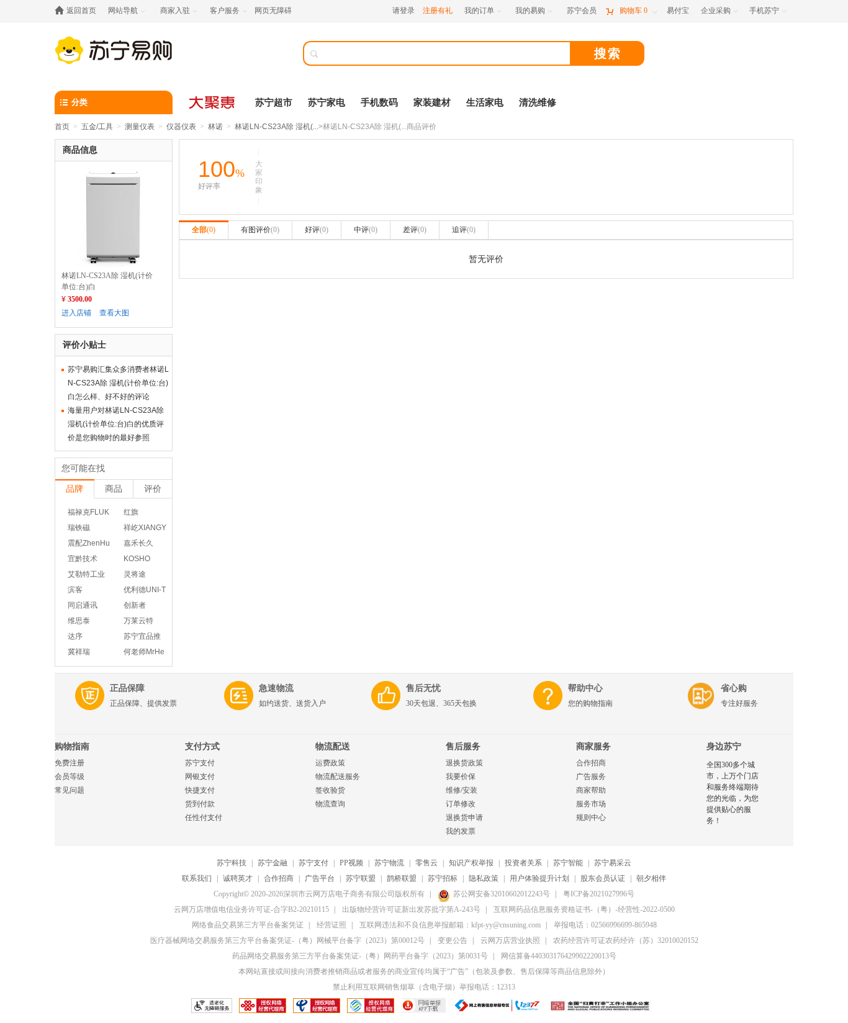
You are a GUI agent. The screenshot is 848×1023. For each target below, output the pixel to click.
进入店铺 (76, 313)
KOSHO (137, 558)
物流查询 (330, 804)
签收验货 (330, 790)
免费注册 (69, 763)
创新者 (135, 605)
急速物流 (276, 688)
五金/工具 (97, 126)
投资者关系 (523, 863)
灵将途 (135, 574)
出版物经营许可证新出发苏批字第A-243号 (411, 909)
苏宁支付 (200, 763)
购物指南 (72, 746)
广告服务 (591, 776)
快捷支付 (200, 790)
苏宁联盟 (361, 878)
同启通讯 (82, 605)
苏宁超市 (273, 102)
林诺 (215, 126)
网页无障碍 (273, 10)
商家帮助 (591, 790)
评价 (152, 488)
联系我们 (197, 878)
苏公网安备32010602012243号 (501, 894)
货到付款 (200, 804)
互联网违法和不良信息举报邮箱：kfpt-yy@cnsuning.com (450, 925)
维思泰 (79, 620)
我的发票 (461, 831)
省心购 (734, 688)
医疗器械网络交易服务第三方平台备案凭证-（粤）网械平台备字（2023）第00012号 (287, 940)
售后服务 (463, 746)
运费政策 (330, 763)
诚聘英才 (238, 878)
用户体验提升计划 (539, 878)
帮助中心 (585, 688)
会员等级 (69, 776)
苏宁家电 (326, 102)
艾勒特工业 (86, 574)
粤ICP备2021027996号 (598, 894)
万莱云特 (138, 620)
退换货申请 (464, 817)
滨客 (75, 589)
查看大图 (114, 313)
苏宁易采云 (612, 863)
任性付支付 (203, 817)
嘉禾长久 (138, 543)
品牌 (74, 488)
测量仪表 (140, 126)
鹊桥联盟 (402, 878)
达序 (75, 636)
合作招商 (591, 763)
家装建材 (432, 102)
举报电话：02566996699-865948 (605, 925)
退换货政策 (464, 763)
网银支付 (200, 776)
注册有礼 (438, 10)
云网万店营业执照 (510, 940)
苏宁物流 (389, 863)
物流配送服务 (337, 776)
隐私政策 (483, 878)
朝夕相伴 (651, 878)
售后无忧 (423, 688)
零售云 (426, 863)
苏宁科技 (231, 863)
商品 (113, 488)
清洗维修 (537, 102)
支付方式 (202, 746)
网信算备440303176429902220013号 (558, 956)
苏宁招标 (443, 878)
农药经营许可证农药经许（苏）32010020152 (625, 940)
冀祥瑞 (79, 651)
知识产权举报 (471, 863)
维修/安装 (461, 790)
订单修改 (461, 804)
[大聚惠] (213, 102)
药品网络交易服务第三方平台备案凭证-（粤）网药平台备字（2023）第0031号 (360, 956)
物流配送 (332, 746)
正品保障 (127, 688)
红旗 (131, 512)
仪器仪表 (181, 126)
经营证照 (331, 925)
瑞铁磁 (79, 527)
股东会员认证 (602, 878)
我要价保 (461, 776)
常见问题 (69, 790)
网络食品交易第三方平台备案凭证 (248, 925)
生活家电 (484, 102)
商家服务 (593, 746)
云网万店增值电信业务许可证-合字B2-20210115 (251, 909)
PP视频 (351, 863)
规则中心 (591, 817)
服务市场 (591, 804)
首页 (62, 126)
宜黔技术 (82, 558)
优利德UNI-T (145, 589)
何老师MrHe (144, 651)
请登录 (403, 10)
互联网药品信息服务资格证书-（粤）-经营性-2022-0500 (584, 909)
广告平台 (320, 878)
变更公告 (452, 940)
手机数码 (379, 102)
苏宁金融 (272, 863)
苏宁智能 (568, 863)
